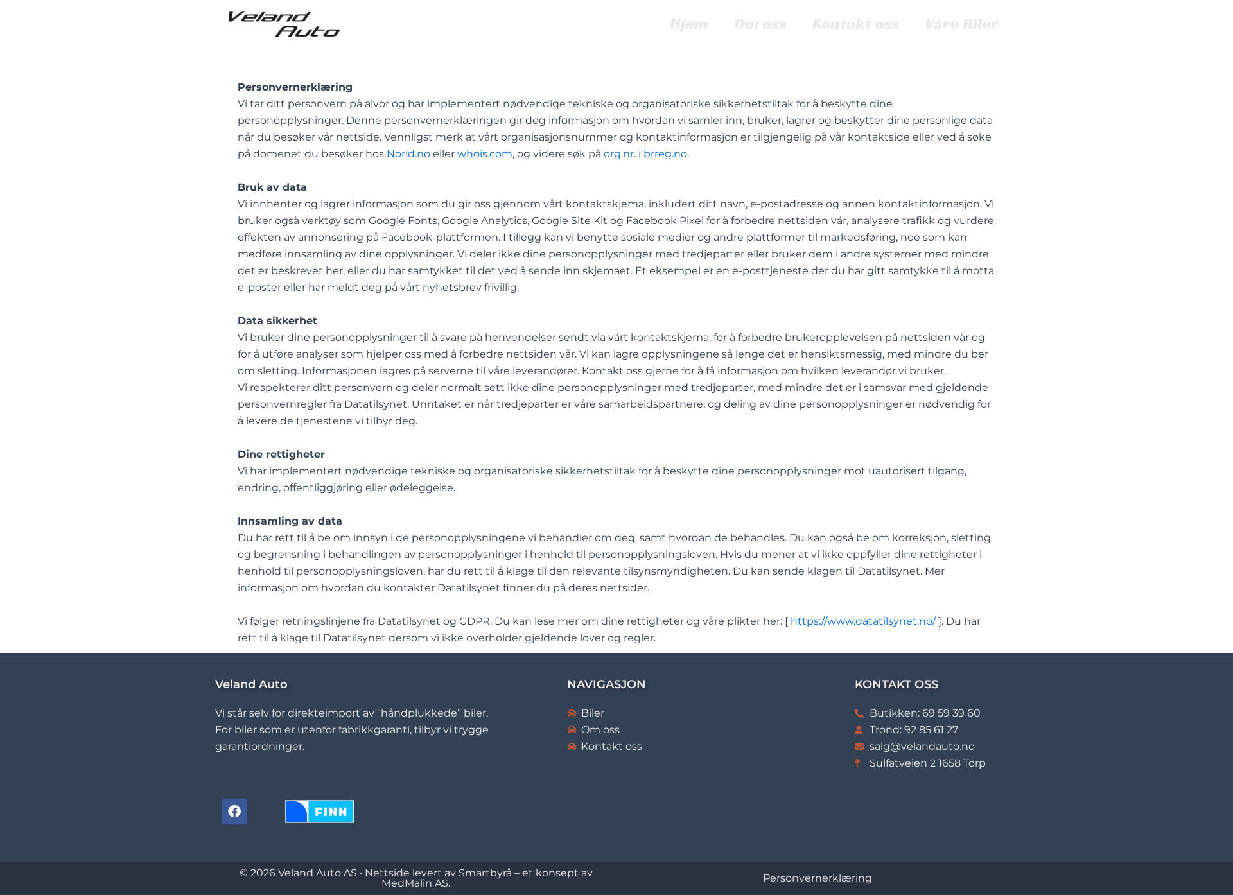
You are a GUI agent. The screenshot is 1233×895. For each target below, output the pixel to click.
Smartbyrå (485, 873)
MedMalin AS (414, 883)
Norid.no (408, 154)
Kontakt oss (855, 23)
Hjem (689, 23)
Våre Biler (962, 23)
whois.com (484, 154)
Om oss (760, 23)
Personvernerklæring (817, 878)
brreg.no (665, 154)
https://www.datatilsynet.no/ (863, 621)
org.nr (619, 154)
